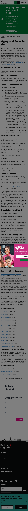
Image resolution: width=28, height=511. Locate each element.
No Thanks (20, 263)
